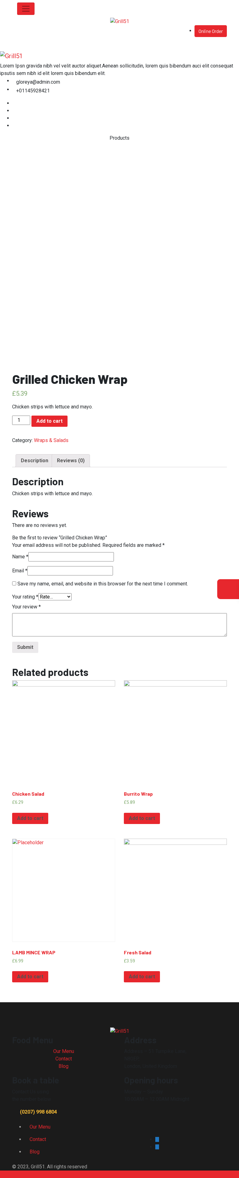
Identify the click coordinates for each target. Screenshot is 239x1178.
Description (34, 460)
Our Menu (63, 1051)
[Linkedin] (14, 118)
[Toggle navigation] (26, 8)
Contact (63, 1059)
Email (19, 571)
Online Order (211, 31)
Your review (26, 607)
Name (20, 557)
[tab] (35, 460)
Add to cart (49, 421)
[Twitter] (14, 111)
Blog (63, 1066)
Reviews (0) (71, 460)
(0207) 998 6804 (38, 1112)
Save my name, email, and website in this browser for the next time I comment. (102, 584)
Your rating (25, 597)
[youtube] (14, 125)
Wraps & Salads (51, 440)
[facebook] (14, 103)
